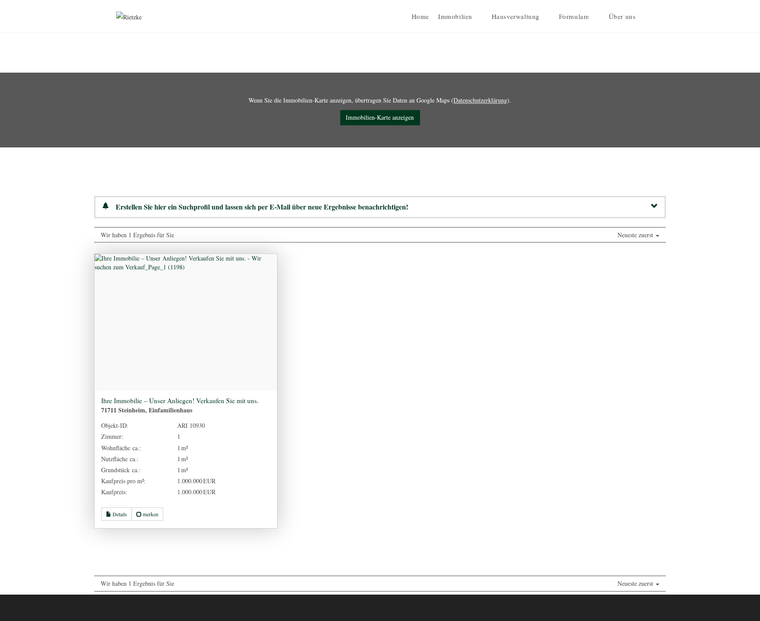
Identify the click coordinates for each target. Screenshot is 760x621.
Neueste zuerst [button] (636, 235)
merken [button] (150, 514)
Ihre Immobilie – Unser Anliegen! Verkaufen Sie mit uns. (180, 400)
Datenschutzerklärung (480, 100)
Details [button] (119, 514)
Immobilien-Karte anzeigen (380, 118)
